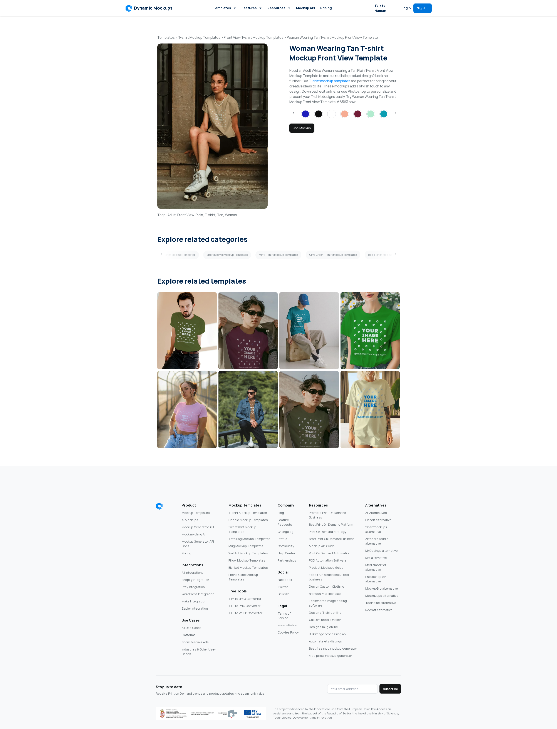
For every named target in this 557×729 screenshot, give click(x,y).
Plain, (200, 214)
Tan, (220, 214)
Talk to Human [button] (380, 8)
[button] (149, 8)
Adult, (172, 214)
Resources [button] (276, 8)
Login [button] (406, 8)
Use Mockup (302, 128)
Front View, (186, 214)
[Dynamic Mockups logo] (159, 506)
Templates (222, 8)
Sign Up (422, 8)
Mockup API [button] (305, 8)
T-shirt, (210, 214)
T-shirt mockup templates (329, 81)
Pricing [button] (326, 8)
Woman (231, 214)
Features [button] (249, 8)
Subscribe (390, 689)
